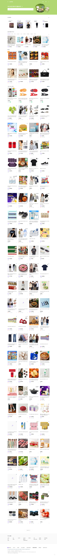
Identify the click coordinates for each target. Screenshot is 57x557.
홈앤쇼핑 (24, 539)
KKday (45, 539)
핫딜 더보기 (28, 530)
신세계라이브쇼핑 (25, 540)
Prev (7, 24)
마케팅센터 (40, 547)
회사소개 (14, 547)
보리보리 (40, 539)
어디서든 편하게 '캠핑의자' (14, 6)
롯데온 (13, 539)
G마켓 (8, 540)
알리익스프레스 (35, 539)
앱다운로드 (10, 547)
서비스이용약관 (23, 547)
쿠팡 (8, 539)
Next (49, 24)
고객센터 (18, 547)
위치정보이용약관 (29, 547)
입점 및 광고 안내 (45, 547)
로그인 (43, 1)
